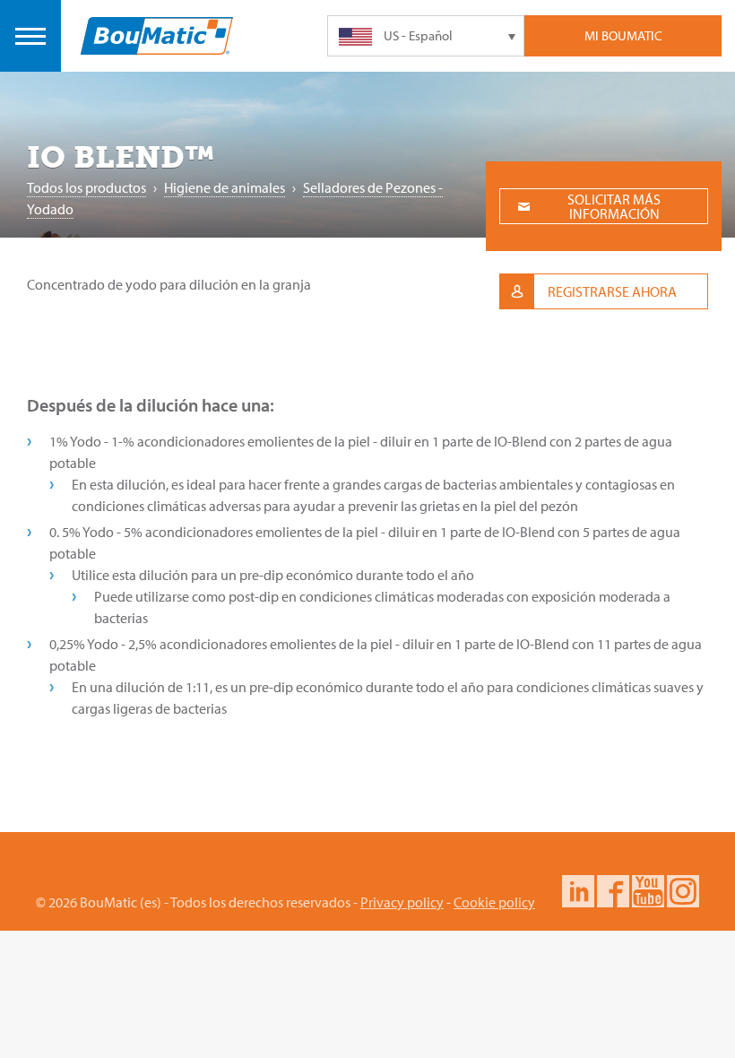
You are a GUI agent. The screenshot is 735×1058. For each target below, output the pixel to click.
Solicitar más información (614, 206)
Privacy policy (402, 902)
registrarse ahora (612, 291)
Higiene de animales (224, 187)
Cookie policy (494, 902)
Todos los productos (86, 187)
